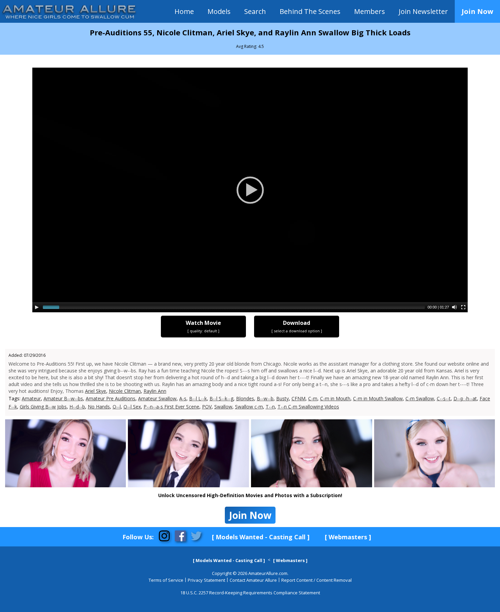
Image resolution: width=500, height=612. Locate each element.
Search (255, 11)
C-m (312, 398)
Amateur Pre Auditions (110, 398)
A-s (182, 398)
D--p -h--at (465, 398)
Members (369, 11)
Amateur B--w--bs (63, 398)
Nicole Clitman (125, 391)
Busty (282, 398)
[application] (250, 190)
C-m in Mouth (335, 398)
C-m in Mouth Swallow (378, 398)
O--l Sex (132, 406)
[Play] (36, 307)
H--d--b (77, 406)
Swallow (223, 406)
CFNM (298, 398)
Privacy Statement (206, 580)
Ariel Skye (95, 391)
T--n (270, 406)
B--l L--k (198, 398)
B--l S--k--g (221, 398)
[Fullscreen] (463, 307)
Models (219, 11)
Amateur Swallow (157, 398)
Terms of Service (166, 580)
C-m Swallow (419, 398)
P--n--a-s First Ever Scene (171, 406)
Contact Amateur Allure (253, 580)
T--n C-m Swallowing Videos (308, 406)
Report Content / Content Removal (316, 580)
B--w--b (265, 398)
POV (207, 406)
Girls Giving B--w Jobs (43, 406)
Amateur (31, 398)
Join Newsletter (423, 11)
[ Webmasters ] (348, 537)
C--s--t (444, 398)
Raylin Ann (155, 391)
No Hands (99, 406)
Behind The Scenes (310, 11)
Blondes (245, 398)
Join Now (477, 11)
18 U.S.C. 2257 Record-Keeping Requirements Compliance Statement (250, 593)
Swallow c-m (249, 406)
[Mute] (454, 307)
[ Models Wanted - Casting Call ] (261, 537)
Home (184, 11)
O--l (117, 406)
